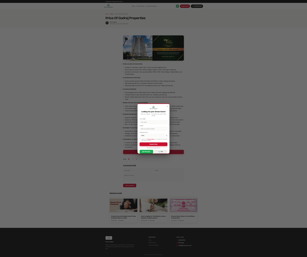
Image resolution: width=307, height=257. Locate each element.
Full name (143, 118)
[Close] (167, 106)
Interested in (144, 132)
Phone (141, 125)
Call (162, 151)
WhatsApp (147, 151)
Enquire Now (153, 144)
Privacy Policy (151, 139)
